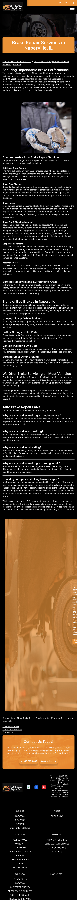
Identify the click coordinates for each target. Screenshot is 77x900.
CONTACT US (20, 874)
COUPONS (20, 820)
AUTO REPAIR (20, 835)
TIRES (20, 863)
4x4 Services (20, 840)
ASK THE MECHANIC (20, 895)
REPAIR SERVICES (20, 859)
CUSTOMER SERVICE (20, 828)
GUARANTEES (20, 867)
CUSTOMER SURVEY (20, 887)
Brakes (20, 855)
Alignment (20, 848)
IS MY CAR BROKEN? (57, 840)
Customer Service (11, 726)
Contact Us (8, 732)
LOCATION (20, 816)
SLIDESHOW (57, 816)
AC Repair (20, 844)
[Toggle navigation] (72, 9)
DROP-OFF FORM (56, 874)
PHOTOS (57, 811)
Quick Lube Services (12, 729)
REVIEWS (20, 824)
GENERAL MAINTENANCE (57, 844)
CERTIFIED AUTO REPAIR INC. (17, 61)
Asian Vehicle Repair (20, 851)
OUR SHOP (20, 811)
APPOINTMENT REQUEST (20, 891)
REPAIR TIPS (57, 835)
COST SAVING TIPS (57, 848)
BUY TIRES (57, 851)
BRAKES (17, 64)
